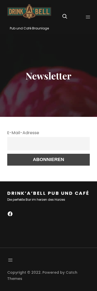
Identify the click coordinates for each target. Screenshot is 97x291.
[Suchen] (64, 16)
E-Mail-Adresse (23, 133)
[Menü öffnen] (88, 17)
